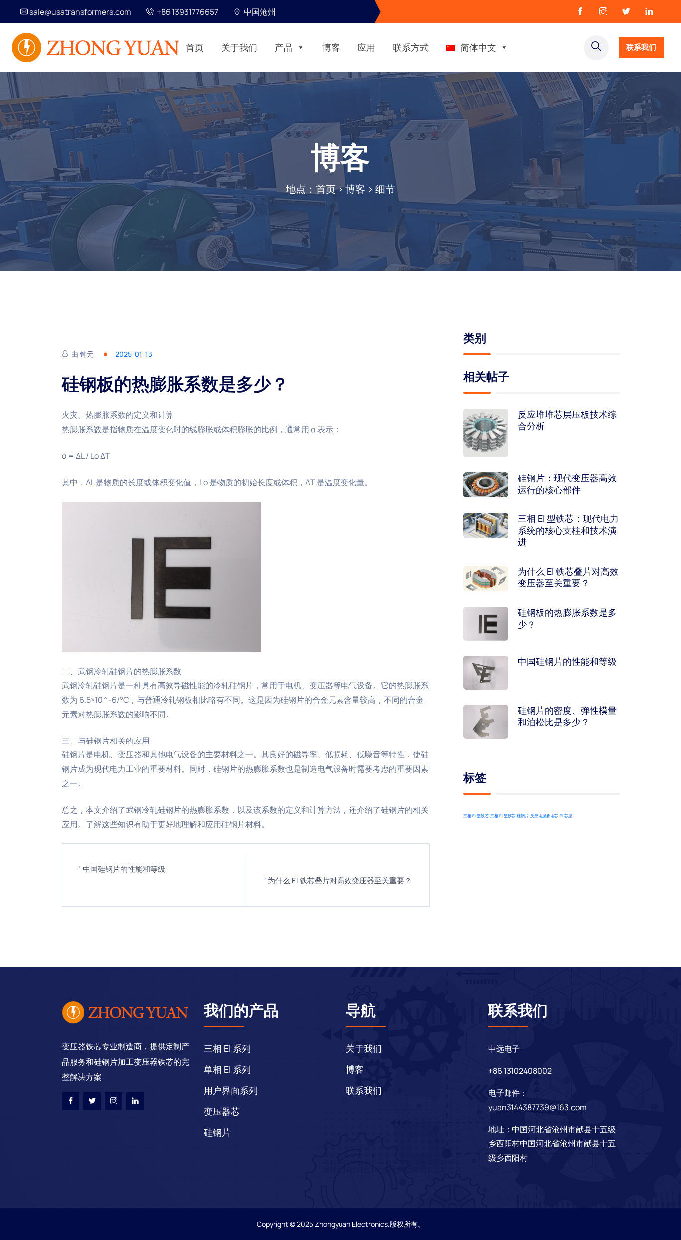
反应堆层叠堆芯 (544, 815)
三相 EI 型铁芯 (476, 815)
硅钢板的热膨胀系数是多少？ (567, 618)
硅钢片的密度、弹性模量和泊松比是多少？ (567, 716)
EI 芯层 (566, 815)
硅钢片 (523, 815)
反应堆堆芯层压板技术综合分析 (567, 420)
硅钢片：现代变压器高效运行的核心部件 (567, 483)
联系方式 (411, 47)
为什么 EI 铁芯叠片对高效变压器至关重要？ (340, 880)
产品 (284, 47)
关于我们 (239, 47)
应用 (366, 47)
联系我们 (641, 47)
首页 (195, 47)
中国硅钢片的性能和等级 (124, 869)
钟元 (87, 354)
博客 (331, 47)
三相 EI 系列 (227, 1048)
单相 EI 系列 (227, 1069)
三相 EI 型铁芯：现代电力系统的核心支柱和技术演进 (568, 530)
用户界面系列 (231, 1090)
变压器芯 (222, 1111)
